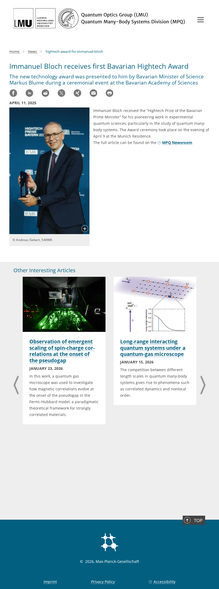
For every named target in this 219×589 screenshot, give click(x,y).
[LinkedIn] (29, 93)
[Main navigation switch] (200, 19)
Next (203, 385)
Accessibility (164, 581)
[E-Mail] (93, 93)
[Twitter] (61, 93)
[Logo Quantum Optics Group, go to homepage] (100, 18)
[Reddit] (45, 93)
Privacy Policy (103, 581)
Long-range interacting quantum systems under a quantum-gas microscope (152, 348)
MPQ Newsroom (177, 142)
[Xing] (77, 93)
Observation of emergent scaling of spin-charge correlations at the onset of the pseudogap (62, 351)
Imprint (50, 581)
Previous (16, 385)
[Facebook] (13, 93)
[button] (84, 229)
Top (198, 520)
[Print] (109, 93)
